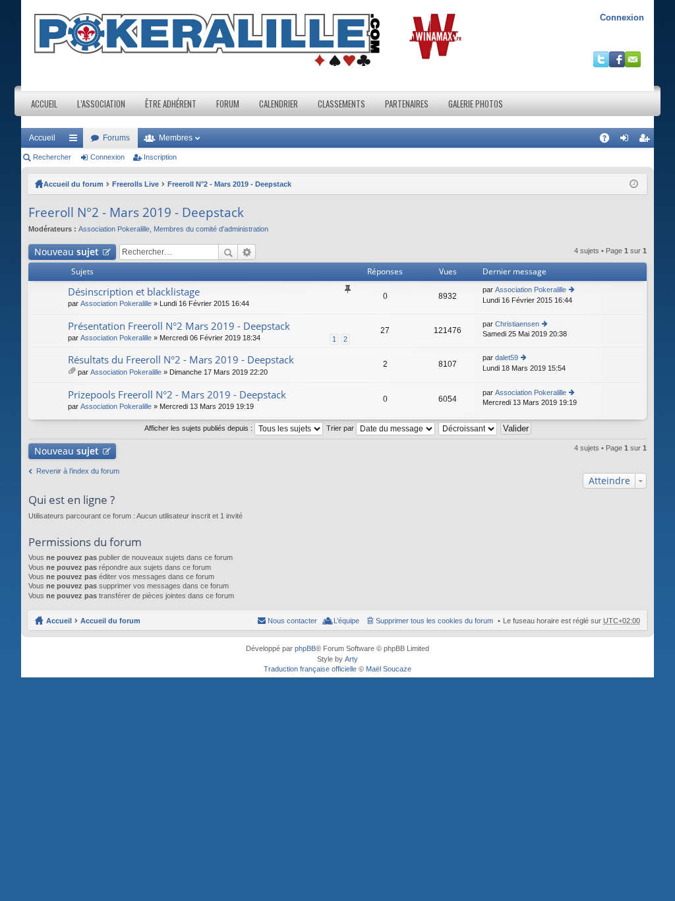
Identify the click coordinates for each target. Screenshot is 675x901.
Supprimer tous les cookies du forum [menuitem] (434, 621)
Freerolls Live (135, 184)
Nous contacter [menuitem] (292, 621)
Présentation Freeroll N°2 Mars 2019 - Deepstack (179, 326)
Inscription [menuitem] (646, 140)
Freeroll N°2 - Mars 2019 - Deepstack (229, 184)
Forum (227, 103)
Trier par (341, 428)
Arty (351, 659)
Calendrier (278, 103)
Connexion (622, 17)
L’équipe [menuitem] (346, 621)
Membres (175, 137)
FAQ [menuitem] (608, 140)
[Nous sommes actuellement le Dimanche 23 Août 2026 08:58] (634, 184)
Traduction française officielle (310, 669)
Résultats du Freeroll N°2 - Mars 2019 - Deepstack (181, 360)
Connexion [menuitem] (627, 140)
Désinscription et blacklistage (134, 292)
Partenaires (406, 103)
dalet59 (506, 357)
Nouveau (66, 251)
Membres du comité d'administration (211, 229)
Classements (341, 103)
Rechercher (52, 157)
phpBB (305, 648)
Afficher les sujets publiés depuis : (199, 428)
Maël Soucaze (388, 669)
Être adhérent (170, 103)
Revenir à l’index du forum (77, 471)
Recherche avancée (247, 252)
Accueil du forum (73, 184)
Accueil (44, 103)
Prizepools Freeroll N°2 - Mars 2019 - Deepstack (177, 394)
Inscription (160, 157)
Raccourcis (76, 140)
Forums (116, 137)
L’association (101, 103)
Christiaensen (517, 324)
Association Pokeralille (114, 229)
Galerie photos (475, 103)
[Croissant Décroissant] (468, 428)
